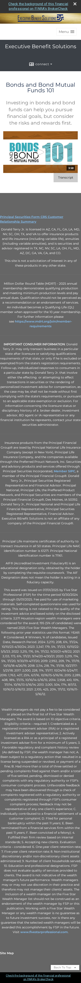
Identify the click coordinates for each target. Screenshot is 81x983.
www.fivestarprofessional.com (44, 932)
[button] (66, 31)
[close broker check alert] (75, 4)
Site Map (7, 953)
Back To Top (63, 967)
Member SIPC (64, 471)
